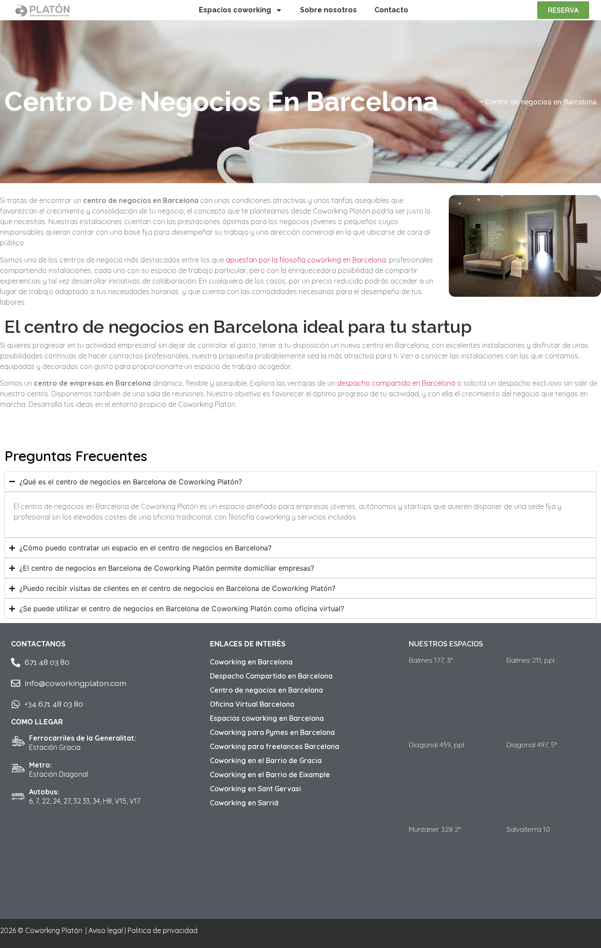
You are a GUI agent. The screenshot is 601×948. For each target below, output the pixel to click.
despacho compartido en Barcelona (396, 383)
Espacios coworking (235, 10)
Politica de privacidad (163, 930)
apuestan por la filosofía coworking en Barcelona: (306, 259)
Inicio (468, 101)
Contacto (391, 10)
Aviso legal (105, 930)
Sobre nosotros (328, 10)
